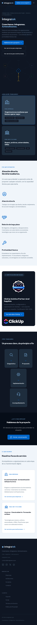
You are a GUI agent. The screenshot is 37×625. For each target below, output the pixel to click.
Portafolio (8, 582)
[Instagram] (7, 565)
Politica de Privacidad (12, 607)
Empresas (8, 575)
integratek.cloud (6, 557)
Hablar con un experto (23, 3)
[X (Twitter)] (10, 565)
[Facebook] (14, 565)
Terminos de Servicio (12, 603)
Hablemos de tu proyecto (12, 43)
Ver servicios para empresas (13, 48)
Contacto (8, 585)
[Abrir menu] (33, 3)
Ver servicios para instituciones (14, 54)
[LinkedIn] (3, 565)
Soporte (8, 596)
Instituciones (9, 578)
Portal (7, 600)
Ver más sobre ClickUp (13, 314)
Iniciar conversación (20, 437)
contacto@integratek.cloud (9, 560)
